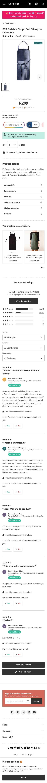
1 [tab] (41, 268)
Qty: (4, 145)
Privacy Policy (9, 771)
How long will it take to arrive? (18, 137)
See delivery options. (23, 99)
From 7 (18, 36)
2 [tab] (44, 268)
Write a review (29, 36)
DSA (10, 23)
